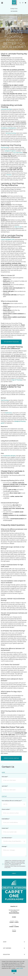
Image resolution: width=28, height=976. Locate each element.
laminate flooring (11, 133)
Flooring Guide (13, 16)
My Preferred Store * (7, 837)
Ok (14, 970)
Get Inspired (7, 948)
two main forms (18, 152)
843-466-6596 (14, 11)
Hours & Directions (14, 913)
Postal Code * (5, 828)
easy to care (18, 227)
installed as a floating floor (8, 128)
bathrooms (8, 412)
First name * (5, 776)
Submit (14, 873)
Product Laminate (7, 18)
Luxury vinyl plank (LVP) (8, 239)
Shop (4, 941)
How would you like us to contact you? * (12, 800)
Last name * (5, 786)
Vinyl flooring (4, 147)
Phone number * (6, 809)
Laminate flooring (6, 109)
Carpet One (4, 16)
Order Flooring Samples (11, 758)
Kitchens (8, 174)
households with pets (9, 455)
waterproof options (10, 151)
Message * (4, 846)
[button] (20, 2)
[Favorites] (22, 2)
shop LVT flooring (16, 380)
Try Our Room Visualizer (11, 341)
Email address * (5, 818)
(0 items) (25, 2)
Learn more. (19, 968)
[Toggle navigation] (2, 3)
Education (6, 954)
